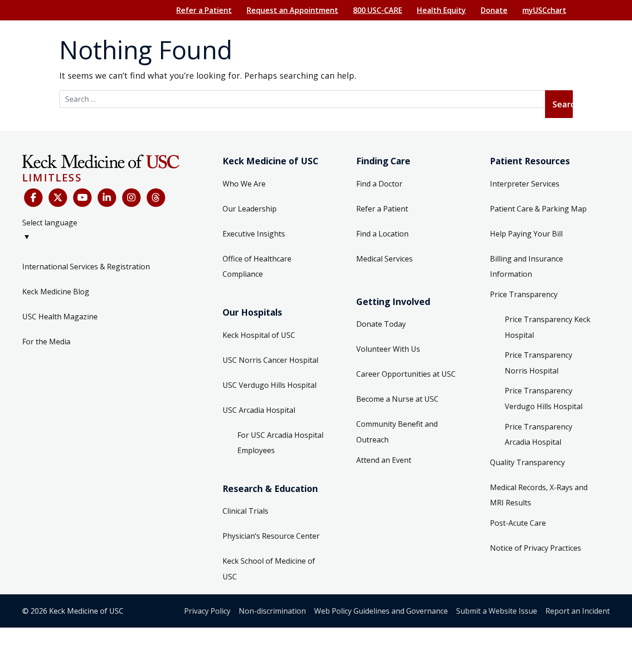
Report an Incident (577, 611)
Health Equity (441, 10)
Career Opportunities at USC (406, 374)
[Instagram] (131, 198)
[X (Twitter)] (58, 198)
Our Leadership (250, 209)
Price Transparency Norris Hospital (538, 363)
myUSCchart (544, 10)
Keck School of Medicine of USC (269, 569)
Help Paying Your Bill (526, 234)
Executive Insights (254, 234)
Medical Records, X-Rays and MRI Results (539, 495)
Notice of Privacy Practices (535, 548)
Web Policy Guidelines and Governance (381, 611)
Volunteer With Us (388, 349)
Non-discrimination (272, 611)
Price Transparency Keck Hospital (547, 327)
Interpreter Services (524, 184)
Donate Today (381, 324)
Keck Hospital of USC (259, 335)
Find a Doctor (379, 184)
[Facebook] (33, 198)
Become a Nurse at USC (397, 399)
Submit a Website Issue (496, 611)
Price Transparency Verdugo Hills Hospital (543, 398)
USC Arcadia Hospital (259, 410)
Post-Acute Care (518, 523)
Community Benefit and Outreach (397, 432)
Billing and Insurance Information (526, 267)
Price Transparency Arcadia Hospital (538, 435)
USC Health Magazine (60, 316)
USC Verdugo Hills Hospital (269, 385)
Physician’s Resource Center (271, 536)
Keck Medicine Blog (55, 291)
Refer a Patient (204, 10)
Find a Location (382, 234)
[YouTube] (82, 198)
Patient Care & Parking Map (538, 209)
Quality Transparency (527, 462)
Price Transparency (524, 294)
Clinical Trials (245, 511)
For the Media (46, 341)
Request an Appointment (292, 10)
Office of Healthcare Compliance (257, 267)
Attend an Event (383, 460)
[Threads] (156, 198)
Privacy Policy (207, 611)
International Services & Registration (86, 266)
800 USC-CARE (377, 10)
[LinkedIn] (107, 198)
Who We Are (244, 184)
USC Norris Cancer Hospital (270, 360)
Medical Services (384, 259)
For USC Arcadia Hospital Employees (280, 443)
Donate (494, 10)
